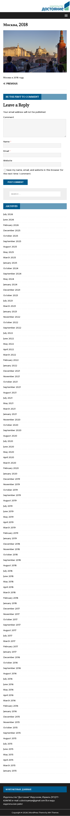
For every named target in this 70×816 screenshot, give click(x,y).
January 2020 (10, 473)
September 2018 (12, 560)
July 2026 (8, 214)
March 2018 (9, 592)
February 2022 (11, 360)
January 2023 (10, 311)
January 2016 (10, 711)
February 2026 (11, 225)
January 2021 (10, 414)
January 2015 (10, 770)
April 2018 (8, 587)
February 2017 (10, 646)
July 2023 (8, 300)
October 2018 (10, 554)
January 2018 (10, 603)
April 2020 (8, 457)
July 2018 (8, 571)
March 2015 (9, 765)
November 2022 (11, 317)
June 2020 (8, 446)
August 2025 (10, 246)
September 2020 (12, 430)
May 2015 (8, 754)
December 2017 (11, 608)
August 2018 (10, 565)
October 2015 (10, 727)
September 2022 (12, 327)
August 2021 (9, 392)
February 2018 (10, 598)
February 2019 (10, 533)
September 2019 (12, 495)
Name (6, 141)
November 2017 (11, 614)
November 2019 (11, 484)
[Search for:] (35, 194)
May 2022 (8, 344)
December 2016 (11, 657)
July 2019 (8, 506)
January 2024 (10, 284)
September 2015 (12, 733)
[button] (65, 15)
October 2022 (10, 322)
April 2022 (8, 349)
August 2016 (10, 673)
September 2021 (12, 387)
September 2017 (12, 625)
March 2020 (9, 463)
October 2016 (10, 662)
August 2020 (10, 436)
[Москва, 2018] (35, 70)
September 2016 (12, 668)
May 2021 (8, 403)
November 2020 (11, 419)
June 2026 (8, 219)
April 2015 (8, 760)
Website (7, 160)
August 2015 (9, 738)
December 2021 (11, 371)
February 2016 (10, 706)
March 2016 (9, 700)
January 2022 (10, 365)
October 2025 (10, 236)
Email (6, 151)
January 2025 (10, 263)
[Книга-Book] (35, 10)
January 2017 (9, 652)
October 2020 (10, 425)
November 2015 (11, 722)
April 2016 (8, 695)
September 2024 (12, 273)
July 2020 (8, 441)
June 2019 (8, 511)
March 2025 (9, 257)
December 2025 (11, 230)
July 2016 (8, 679)
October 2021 (10, 381)
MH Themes (53, 812)
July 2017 (7, 635)
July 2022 (8, 333)
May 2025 (8, 252)
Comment (8, 117)
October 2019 (10, 490)
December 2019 (11, 479)
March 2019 (9, 527)
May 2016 (8, 689)
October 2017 (10, 619)
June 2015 (8, 749)
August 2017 (9, 630)
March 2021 (9, 409)
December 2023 (11, 290)
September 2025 (12, 241)
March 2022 (9, 354)
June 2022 (8, 338)
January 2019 (10, 538)
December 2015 (11, 716)
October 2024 (10, 268)
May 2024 (8, 279)
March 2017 (9, 641)
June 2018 (8, 576)
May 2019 (8, 517)
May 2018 (8, 581)
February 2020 (11, 468)
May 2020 (8, 452)
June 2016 (8, 684)
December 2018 (11, 544)
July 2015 (7, 743)
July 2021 (7, 398)
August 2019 (10, 500)
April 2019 (8, 522)
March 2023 (9, 306)
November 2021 (11, 376)
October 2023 (10, 295)
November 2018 (11, 549)
